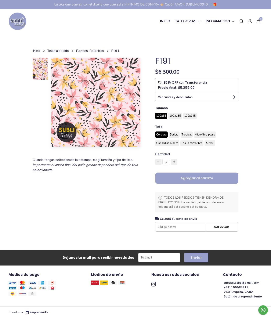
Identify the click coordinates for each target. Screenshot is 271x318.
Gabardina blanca (167, 143)
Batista (174, 135)
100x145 (190, 116)
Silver (209, 143)
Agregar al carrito (196, 178)
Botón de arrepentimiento (243, 296)
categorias (185, 21)
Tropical (187, 135)
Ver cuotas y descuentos (175, 97)
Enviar (196, 257)
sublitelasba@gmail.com (241, 283)
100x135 (175, 116)
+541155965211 (236, 287)
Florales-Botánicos (90, 50)
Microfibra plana (205, 135)
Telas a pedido (58, 50)
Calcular (221, 227)
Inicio (165, 21)
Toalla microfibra (191, 143)
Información (218, 21)
